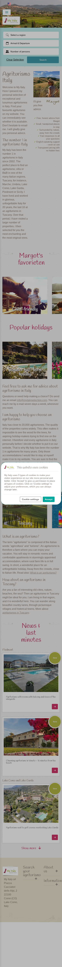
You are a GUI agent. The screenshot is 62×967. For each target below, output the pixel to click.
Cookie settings (30, 499)
